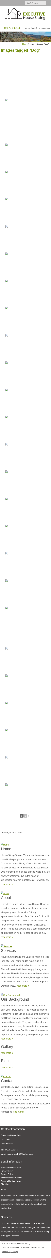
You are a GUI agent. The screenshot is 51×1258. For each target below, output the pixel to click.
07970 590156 (12, 28)
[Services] (25, 946)
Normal (34, 1255)
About (6, 897)
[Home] (25, 844)
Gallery (7, 1046)
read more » (7, 884)
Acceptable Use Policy (11, 1181)
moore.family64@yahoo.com (37, 28)
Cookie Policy (7, 1174)
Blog (5, 1061)
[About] (25, 893)
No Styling (47, 1255)
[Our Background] (25, 994)
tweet (6, 1121)
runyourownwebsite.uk (12, 1247)
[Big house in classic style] (25, 565)
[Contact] (25, 1076)
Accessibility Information (12, 1177)
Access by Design (10, 1252)
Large (39, 1255)
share (2, 1121)
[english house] (25, 402)
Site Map (5, 1184)
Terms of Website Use (11, 1167)
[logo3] (26, 14)
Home (6, 849)
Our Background (15, 999)
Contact (7, 1080)
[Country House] (25, 157)
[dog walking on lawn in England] (25, 112)
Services (8, 950)
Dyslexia (43, 1255)
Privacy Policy (7, 1171)
